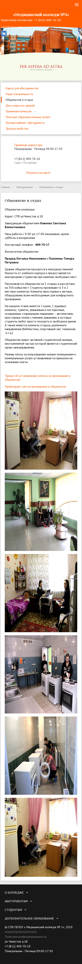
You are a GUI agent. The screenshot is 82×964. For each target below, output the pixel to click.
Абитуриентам (24, 187)
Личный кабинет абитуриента (25, 123)
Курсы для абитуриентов (22, 88)
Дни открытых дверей (20, 105)
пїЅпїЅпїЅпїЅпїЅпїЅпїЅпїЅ (21, 932)
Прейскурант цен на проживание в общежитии (35, 386)
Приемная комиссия (18, 111)
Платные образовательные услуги (28, 117)
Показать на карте (38, 172)
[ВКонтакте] (7, 955)
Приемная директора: (28, 145)
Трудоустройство (17, 128)
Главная (5, 187)
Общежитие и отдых (19, 100)
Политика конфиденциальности (26, 937)
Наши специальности (19, 94)
